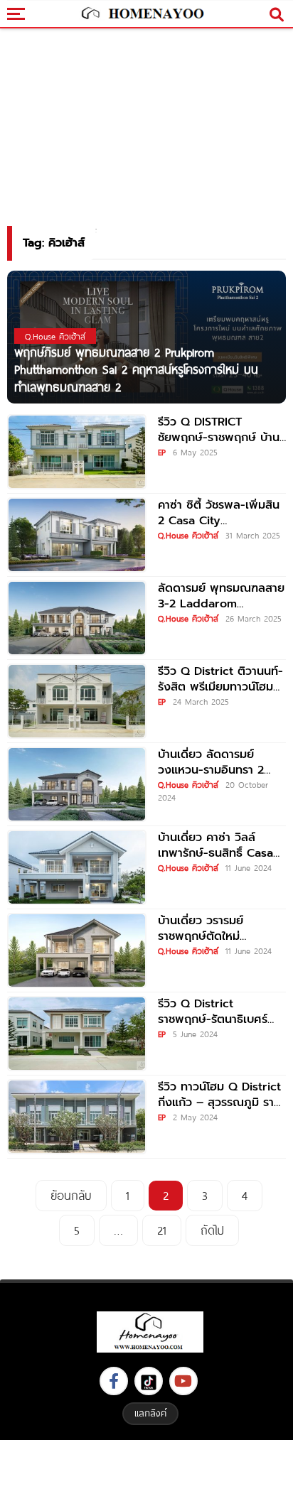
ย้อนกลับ (71, 1195)
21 (161, 1230)
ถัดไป (212, 1230)
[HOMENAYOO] (141, 14)
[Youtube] (183, 1381)
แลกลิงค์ (150, 1413)
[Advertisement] (146, 1473)
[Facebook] (114, 1381)
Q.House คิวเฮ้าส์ (188, 535)
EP (162, 451)
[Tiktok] (148, 1381)
